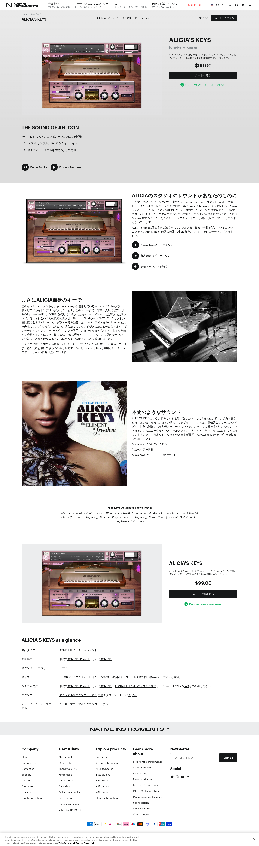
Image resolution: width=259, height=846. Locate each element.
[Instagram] (177, 777)
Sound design (141, 802)
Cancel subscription (70, 786)
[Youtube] (182, 777)
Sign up (228, 757)
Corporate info (30, 763)
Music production (143, 779)
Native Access (67, 780)
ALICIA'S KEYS (34, 19)
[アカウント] (243, 5)
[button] (34, 167)
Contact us (28, 769)
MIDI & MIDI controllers (146, 791)
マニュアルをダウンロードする (78, 695)
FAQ (186, 686)
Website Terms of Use (68, 843)
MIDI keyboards (104, 769)
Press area (27, 786)
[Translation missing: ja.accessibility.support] (236, 5)
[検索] (230, 5)
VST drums (102, 792)
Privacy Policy (90, 843)
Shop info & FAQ (68, 769)
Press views (142, 18)
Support (26, 774)
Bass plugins (103, 774)
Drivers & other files (70, 810)
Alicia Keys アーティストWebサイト (154, 454)
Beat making (140, 773)
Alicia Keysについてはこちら (149, 444)
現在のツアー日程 (142, 449)
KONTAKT (106, 659)
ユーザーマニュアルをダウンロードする (83, 704)
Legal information (32, 798)
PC (129, 695)
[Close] (254, 839)
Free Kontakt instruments (147, 762)
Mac (134, 695)
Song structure (141, 808)
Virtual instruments (107, 763)
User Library (65, 798)
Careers (26, 780)
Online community (69, 792)
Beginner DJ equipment (146, 785)
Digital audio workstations (148, 797)
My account (65, 757)
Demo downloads (69, 804)
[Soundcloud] (188, 777)
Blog (24, 757)
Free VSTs (101, 757)
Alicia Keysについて (108, 18)
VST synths (102, 780)
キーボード (36, 14)
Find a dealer (66, 774)
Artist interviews (142, 767)
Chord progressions (144, 814)
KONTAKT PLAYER (78, 659)
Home (24, 14)
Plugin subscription (107, 798)
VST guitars (102, 786)
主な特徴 (127, 18)
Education (27, 792)
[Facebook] (172, 777)
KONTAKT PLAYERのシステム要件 (135, 686)
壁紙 (100, 695)
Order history (66, 763)
